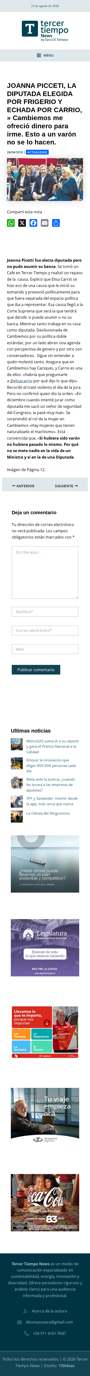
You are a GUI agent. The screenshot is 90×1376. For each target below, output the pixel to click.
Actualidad (37, 152)
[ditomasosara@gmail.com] (45, 1322)
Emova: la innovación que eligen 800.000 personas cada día (51, 765)
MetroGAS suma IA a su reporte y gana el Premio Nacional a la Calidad (52, 746)
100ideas (67, 1365)
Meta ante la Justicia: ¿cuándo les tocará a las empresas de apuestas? (50, 784)
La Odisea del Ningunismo (48, 813)
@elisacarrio (21, 380)
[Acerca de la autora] (45, 1311)
